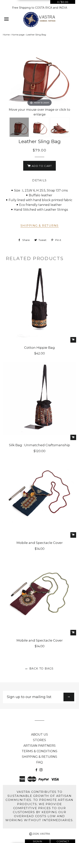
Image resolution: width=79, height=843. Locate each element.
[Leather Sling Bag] (19, 127)
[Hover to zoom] (39, 75)
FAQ (39, 762)
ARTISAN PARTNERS (39, 745)
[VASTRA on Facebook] (37, 770)
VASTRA (45, 833)
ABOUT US (39, 734)
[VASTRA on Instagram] (41, 770)
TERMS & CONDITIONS (39, 751)
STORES (39, 740)
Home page (18, 34)
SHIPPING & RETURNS (40, 225)
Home (6, 34)
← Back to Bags (39, 668)
